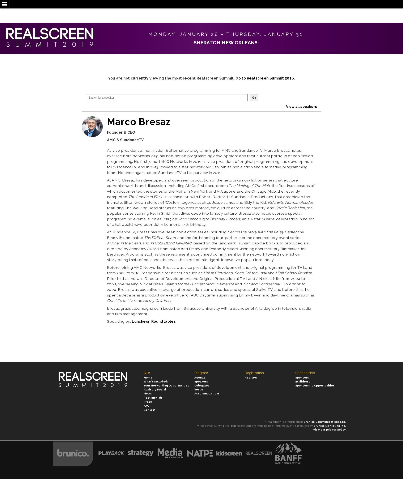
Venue (198, 389)
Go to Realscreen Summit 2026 (265, 78)
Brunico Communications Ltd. (325, 421)
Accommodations (207, 393)
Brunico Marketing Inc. (330, 425)
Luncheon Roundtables (154, 321)
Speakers (201, 381)
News (148, 393)
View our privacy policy (329, 429)
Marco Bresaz (139, 121)
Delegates (201, 385)
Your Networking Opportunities (166, 385)
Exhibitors (302, 381)
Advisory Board (155, 389)
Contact (149, 409)
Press (148, 401)
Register (251, 377)
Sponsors (302, 377)
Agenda (199, 377)
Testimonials (153, 397)
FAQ (146, 405)
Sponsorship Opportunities (315, 385)
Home (148, 377)
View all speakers (301, 107)
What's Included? (156, 381)
